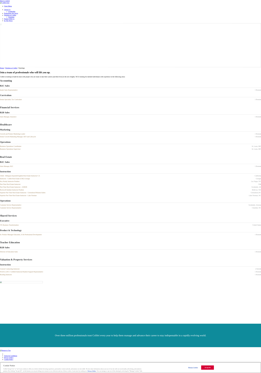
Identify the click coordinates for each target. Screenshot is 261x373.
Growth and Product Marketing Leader (12, 134)
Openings (11, 17)
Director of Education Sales (9, 252)
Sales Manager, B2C (6, 166)
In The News (8, 21)
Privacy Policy (8, 358)
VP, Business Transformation (9, 225)
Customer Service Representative (10, 205)
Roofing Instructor (6, 274)
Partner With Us (9, 19)
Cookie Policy (8, 359)
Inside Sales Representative (9, 90)
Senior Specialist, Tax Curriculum (11, 99)
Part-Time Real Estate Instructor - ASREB (13, 187)
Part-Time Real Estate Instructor (10, 184)
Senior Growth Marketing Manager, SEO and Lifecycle (18, 137)
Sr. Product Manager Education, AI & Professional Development (21, 234)
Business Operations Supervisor (10, 149)
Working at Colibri (10, 15)
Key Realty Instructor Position (9, 181)
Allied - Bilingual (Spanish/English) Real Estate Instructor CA (20, 176)
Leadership (11, 11)
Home (2, 68)
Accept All (208, 367)
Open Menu (8, 6)
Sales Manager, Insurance (8, 117)
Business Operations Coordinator (10, 146)
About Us (7, 10)
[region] (130, 367)
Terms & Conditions (10, 356)
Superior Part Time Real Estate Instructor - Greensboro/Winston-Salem (22, 192)
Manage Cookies (193, 367)
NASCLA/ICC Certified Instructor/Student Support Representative (21, 272)
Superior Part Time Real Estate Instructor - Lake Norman (18, 195)
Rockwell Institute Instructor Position (12, 190)
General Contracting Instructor (10, 269)
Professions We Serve (11, 13)
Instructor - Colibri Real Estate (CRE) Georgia (15, 179)
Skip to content (5, 1)
